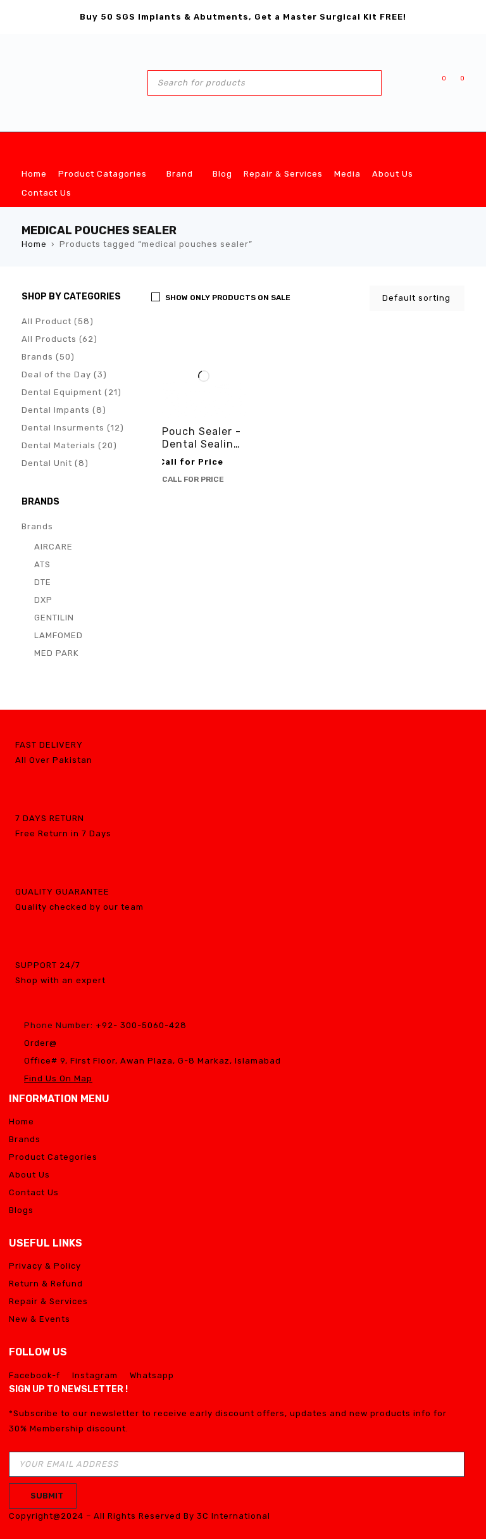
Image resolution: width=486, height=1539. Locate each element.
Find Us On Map (58, 1078)
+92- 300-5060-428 (141, 1025)
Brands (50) (48, 356)
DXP (43, 600)
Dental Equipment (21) (72, 392)
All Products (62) (59, 339)
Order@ (40, 1043)
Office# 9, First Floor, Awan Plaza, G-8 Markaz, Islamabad (152, 1060)
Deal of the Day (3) (64, 374)
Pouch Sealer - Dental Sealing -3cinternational (201, 450)
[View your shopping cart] (455, 82)
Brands (37, 526)
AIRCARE (53, 546)
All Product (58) (58, 321)
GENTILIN (54, 617)
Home (34, 244)
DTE (42, 582)
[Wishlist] (437, 82)
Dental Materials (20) (69, 445)
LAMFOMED (58, 635)
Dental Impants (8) (64, 410)
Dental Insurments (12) (73, 427)
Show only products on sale (227, 297)
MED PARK (56, 653)
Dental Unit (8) (55, 463)
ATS (42, 564)
